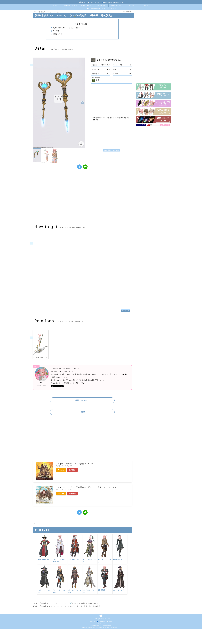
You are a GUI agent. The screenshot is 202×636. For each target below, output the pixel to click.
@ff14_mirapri (42, 385)
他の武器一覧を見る (111, 150)
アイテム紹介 (101, 5)
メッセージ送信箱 (95, 619)
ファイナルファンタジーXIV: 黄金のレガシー (74, 463)
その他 (131, 5)
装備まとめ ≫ (86, 5)
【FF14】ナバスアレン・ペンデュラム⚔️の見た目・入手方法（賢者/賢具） (69, 603)
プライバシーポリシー (106, 619)
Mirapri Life (84, 2)
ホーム (55, 5)
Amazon (61, 470)
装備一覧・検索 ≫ (70, 5)
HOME (82, 412)
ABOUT (146, 5)
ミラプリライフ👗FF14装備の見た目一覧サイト (101, 621)
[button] (82, 102)
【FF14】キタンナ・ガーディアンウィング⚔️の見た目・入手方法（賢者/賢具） (70, 606)
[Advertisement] (82, 199)
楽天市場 (72, 470)
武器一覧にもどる (82, 400)
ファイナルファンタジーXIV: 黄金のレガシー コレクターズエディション (86, 487)
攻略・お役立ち (116, 5)
